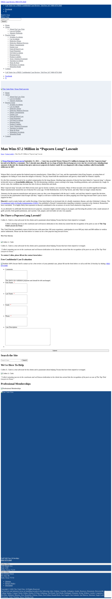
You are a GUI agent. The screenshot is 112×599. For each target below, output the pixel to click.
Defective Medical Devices (19, 43)
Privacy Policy (10, 583)
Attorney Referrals (16, 33)
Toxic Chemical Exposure (19, 59)
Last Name (10, 294)
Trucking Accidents (16, 61)
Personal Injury (15, 55)
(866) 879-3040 (6, 560)
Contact (8, 69)
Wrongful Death (15, 67)
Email (8, 305)
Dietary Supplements (17, 45)
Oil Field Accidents (16, 53)
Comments (9, 269)
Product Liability (15, 57)
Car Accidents (14, 39)
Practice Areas (10, 35)
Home (7, 25)
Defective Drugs (15, 41)
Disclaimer (9, 585)
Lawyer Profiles (15, 31)
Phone (8, 316)
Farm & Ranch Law (17, 49)
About (7, 27)
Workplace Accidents (17, 65)
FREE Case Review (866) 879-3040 (13, 2)
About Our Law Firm (17, 29)
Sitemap (8, 581)
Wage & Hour (14, 63)
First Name (10, 282)
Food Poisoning (15, 51)
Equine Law (14, 47)
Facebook (8, 9)
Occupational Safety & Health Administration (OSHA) (20, 203)
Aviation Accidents (16, 37)
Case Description (11, 327)
